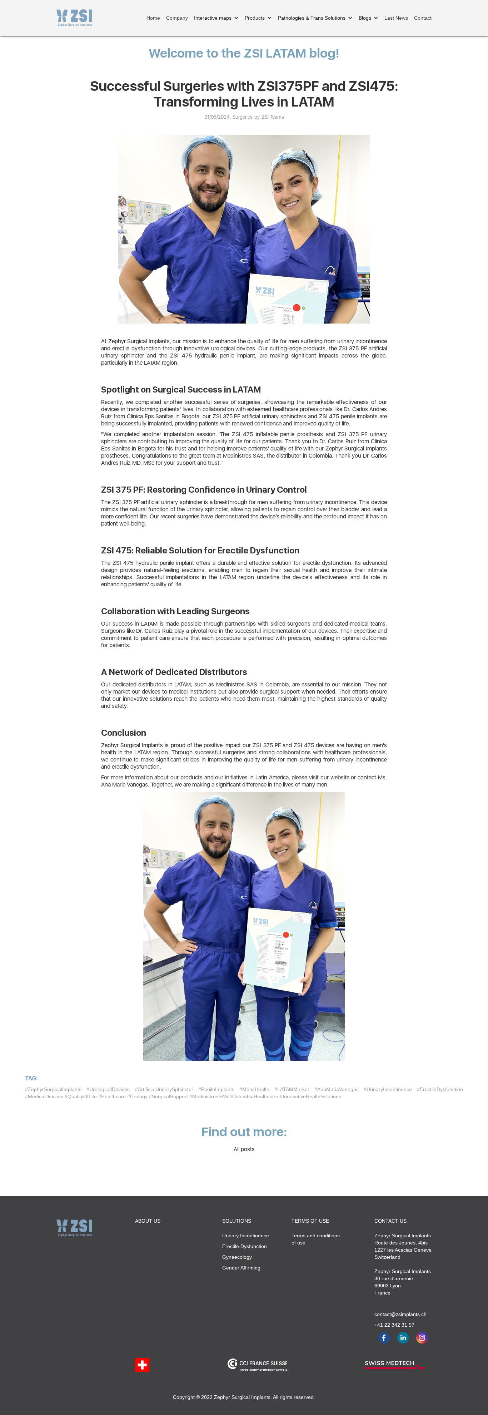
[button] (216, 18)
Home (153, 18)
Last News (396, 18)
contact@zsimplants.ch (397, 1314)
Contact (423, 18)
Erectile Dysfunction (244, 1246)
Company (177, 18)
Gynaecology (237, 1257)
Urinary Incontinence (245, 1235)
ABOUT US (147, 1221)
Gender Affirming (241, 1268)
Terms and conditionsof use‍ (316, 1239)
